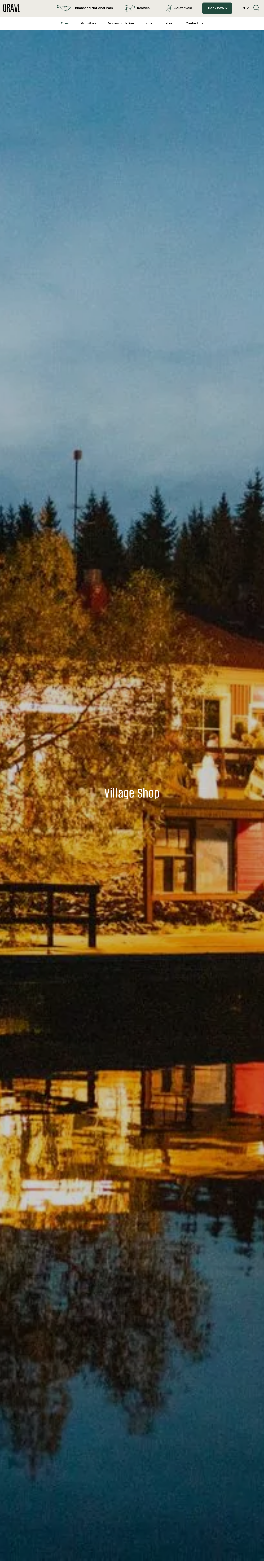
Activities (88, 23)
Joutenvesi (183, 8)
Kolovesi (143, 8)
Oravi (65, 23)
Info (149, 23)
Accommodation (121, 23)
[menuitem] (84, 8)
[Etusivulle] (11, 8)
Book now (216, 8)
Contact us (194, 23)
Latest (169, 23)
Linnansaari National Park (92, 8)
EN (243, 8)
